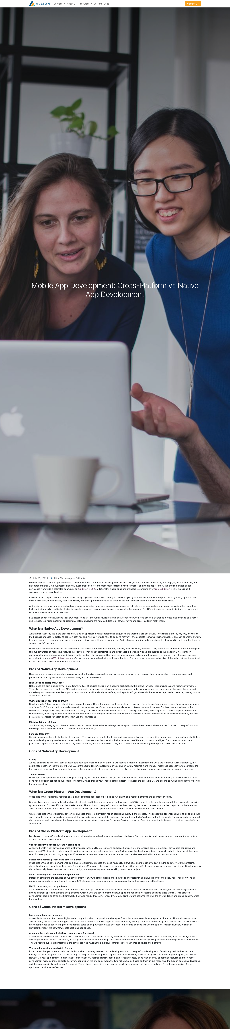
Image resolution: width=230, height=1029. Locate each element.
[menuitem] (59, 3)
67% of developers (61, 658)
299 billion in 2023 (87, 589)
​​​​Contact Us (193, 3)
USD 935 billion (162, 589)
